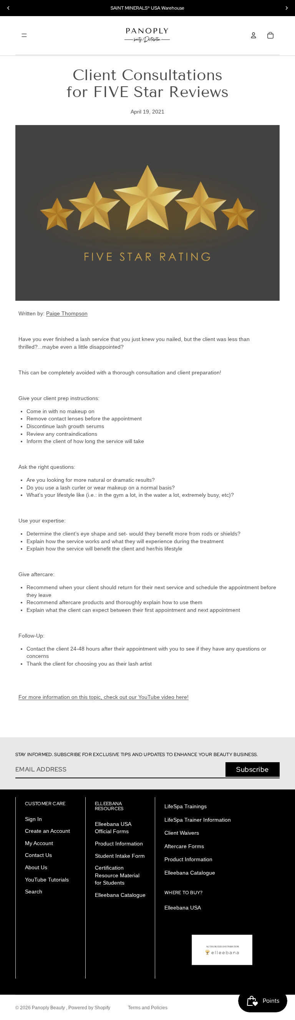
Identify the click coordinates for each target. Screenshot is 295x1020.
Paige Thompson (67, 313)
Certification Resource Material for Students (117, 875)
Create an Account (47, 831)
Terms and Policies (147, 1007)
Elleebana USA (182, 908)
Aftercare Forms (184, 846)
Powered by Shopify (89, 1007)
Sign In (33, 819)
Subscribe (252, 769)
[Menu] (24, 35)
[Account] (253, 35)
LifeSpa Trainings (185, 806)
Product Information (119, 843)
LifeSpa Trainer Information (197, 820)
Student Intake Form (120, 856)
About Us (36, 867)
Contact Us (38, 855)
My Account (39, 843)
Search (33, 891)
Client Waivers (181, 833)
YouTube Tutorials (47, 880)
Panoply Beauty (49, 1007)
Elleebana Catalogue (120, 895)
